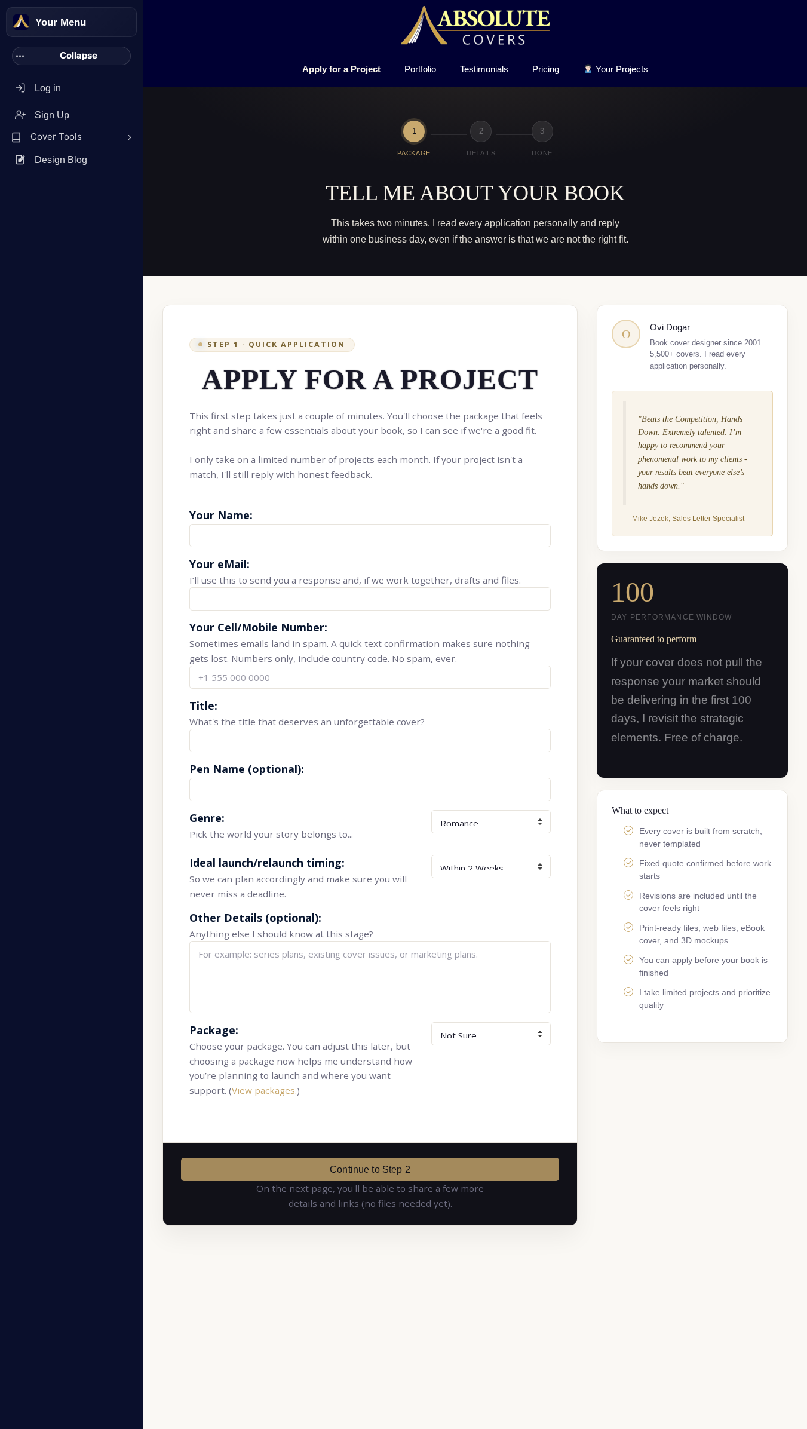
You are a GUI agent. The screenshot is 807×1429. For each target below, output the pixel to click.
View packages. (264, 1090)
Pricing (545, 69)
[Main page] (21, 22)
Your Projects (620, 69)
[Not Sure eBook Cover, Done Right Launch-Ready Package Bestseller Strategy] (491, 1033)
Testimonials (484, 69)
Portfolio (420, 69)
